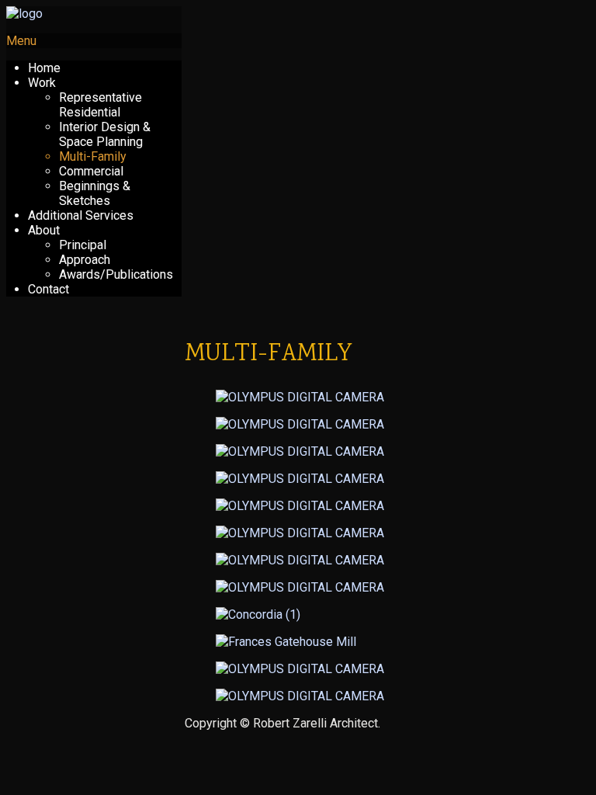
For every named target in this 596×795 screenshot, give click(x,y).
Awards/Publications (116, 274)
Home (44, 68)
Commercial (91, 171)
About (44, 230)
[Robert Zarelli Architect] (24, 13)
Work (42, 82)
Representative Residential (100, 105)
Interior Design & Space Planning (105, 134)
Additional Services (80, 215)
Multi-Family (92, 156)
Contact (48, 289)
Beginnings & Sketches (94, 193)
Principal (82, 245)
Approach (84, 259)
